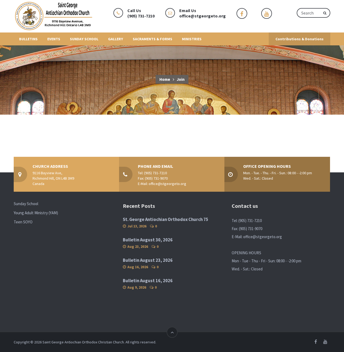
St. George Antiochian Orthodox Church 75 (165, 219)
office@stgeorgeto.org (202, 16)
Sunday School (26, 203)
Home (164, 79)
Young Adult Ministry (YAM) (36, 212)
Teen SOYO (23, 221)
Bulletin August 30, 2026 (148, 240)
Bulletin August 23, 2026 (148, 260)
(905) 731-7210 (155, 172)
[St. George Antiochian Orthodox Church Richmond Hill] (54, 16)
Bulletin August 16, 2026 (148, 281)
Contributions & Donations (299, 39)
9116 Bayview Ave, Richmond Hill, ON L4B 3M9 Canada (53, 178)
